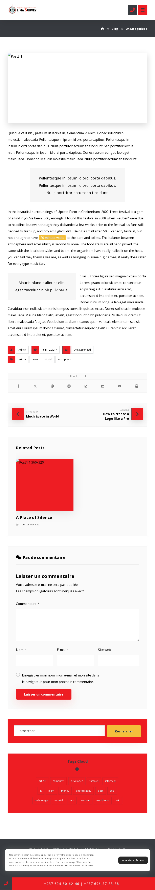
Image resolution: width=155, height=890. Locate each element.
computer (58, 781)
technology (41, 800)
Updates (34, 524)
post (100, 790)
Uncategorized (82, 349)
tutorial (48, 359)
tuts (72, 800)
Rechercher (124, 731)
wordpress (64, 359)
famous (94, 781)
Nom (21, 649)
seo (112, 790)
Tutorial (24, 524)
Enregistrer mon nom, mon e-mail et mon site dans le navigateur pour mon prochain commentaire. (60, 678)
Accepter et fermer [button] (133, 860)
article (22, 359)
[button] (142, 10)
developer (77, 781)
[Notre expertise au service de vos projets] (23, 9)
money (65, 790)
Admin (22, 349)
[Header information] (132, 9)
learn (35, 359)
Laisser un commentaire (43, 694)
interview (110, 781)
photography (83, 790)
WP (117, 800)
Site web (104, 649)
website (85, 800)
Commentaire (27, 603)
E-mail (63, 649)
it (41, 790)
